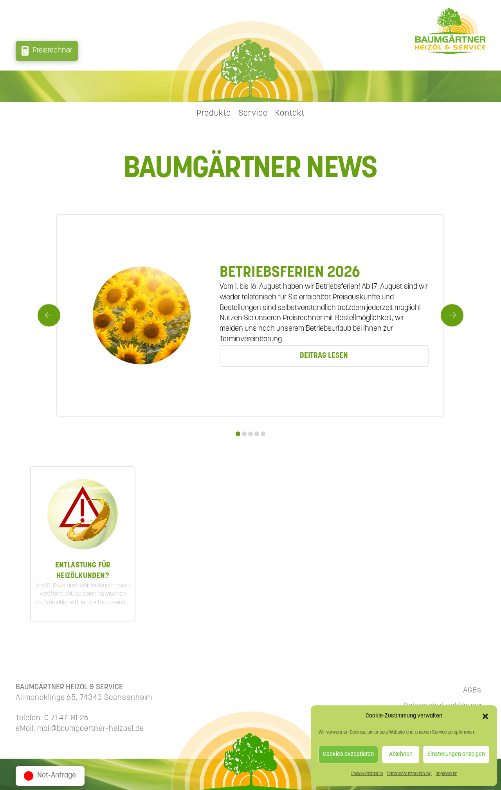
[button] (485, 716)
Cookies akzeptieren (348, 754)
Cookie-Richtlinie (367, 774)
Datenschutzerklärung (409, 774)
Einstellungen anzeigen (456, 754)
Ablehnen (401, 754)
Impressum (446, 774)
